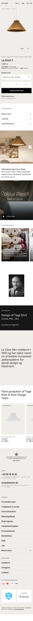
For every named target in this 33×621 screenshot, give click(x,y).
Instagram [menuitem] (5, 568)
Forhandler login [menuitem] (8, 502)
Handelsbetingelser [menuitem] (9, 526)
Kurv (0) (29, 3)
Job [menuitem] (3, 546)
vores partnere (11, 98)
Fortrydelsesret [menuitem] (8, 531)
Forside (3, 8)
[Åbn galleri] (16, 29)
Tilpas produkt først (16, 90)
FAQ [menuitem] (3, 541)
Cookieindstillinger (19, 609)
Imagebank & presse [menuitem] (10, 507)
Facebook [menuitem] (5, 563)
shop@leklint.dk (9, 482)
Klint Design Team (21, 57)
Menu (17, 3)
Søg (23, 3)
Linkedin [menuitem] (5, 572)
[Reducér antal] (7, 84)
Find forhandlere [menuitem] (8, 511)
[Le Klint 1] (13, 422)
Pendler (8, 8)
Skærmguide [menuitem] (7, 521)
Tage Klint (10, 57)
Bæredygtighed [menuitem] (8, 516)
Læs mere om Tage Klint (10, 325)
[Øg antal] (26, 84)
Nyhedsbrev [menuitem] (6, 536)
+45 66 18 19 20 (9, 474)
